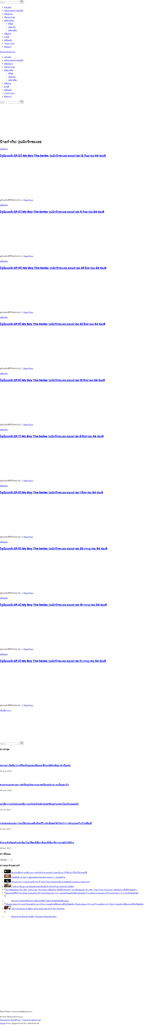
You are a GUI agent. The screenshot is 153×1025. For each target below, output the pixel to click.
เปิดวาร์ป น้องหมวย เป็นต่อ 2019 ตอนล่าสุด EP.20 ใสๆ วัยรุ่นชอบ (38, 909)
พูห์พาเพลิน (8, 20)
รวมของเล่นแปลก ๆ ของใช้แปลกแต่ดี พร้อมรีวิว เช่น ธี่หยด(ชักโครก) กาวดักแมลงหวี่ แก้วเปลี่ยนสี (46, 823)
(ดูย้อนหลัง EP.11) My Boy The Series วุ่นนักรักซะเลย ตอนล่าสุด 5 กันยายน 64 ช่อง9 (52, 212)
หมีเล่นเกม (8, 14)
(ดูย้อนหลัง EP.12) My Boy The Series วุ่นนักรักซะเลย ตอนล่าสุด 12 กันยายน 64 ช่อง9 (53, 156)
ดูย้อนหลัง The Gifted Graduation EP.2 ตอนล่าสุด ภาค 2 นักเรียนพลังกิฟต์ (107, 893)
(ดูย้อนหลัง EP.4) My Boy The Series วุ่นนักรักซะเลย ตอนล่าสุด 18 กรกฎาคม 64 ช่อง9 (53, 605)
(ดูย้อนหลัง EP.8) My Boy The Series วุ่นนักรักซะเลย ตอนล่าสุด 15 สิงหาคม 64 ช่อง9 (52, 380)
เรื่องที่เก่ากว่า (5, 710)
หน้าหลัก (7, 7)
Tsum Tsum (9, 43)
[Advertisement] (76, 119)
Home (2, 1023)
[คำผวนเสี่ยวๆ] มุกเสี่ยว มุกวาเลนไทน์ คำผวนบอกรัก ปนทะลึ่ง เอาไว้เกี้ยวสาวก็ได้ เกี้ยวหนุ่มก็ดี (49, 872)
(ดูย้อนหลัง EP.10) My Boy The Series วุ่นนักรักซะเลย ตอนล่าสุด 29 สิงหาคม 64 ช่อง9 (53, 268)
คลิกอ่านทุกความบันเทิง (13, 10)
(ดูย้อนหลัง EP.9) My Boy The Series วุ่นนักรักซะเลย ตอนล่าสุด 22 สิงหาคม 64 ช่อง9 (52, 324)
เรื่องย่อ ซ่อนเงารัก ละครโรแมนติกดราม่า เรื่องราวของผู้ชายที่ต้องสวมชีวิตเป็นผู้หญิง (109, 904)
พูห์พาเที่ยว (12, 30)
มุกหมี (6, 37)
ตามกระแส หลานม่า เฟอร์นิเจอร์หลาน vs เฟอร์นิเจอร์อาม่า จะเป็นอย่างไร (34, 784)
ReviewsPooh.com (7, 52)
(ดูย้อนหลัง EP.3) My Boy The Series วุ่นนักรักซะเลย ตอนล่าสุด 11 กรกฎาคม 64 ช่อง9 (53, 661)
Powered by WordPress (10, 1020)
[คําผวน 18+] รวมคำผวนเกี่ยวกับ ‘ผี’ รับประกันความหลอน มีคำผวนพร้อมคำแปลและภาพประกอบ (50, 882)
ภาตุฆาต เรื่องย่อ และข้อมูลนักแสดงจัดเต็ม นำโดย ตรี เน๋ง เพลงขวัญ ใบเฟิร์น (42, 886)
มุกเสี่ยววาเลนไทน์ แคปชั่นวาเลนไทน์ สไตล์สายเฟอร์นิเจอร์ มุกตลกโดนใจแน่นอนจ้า (39, 803)
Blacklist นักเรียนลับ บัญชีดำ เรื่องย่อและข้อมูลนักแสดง (33, 916)
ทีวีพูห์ (10, 24)
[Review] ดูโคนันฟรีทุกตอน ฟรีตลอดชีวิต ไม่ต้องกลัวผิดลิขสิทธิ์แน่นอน (40, 901)
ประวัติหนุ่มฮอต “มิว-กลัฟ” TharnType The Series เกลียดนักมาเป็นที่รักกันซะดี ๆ (104, 890)
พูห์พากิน (12, 27)
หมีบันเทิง (8, 40)
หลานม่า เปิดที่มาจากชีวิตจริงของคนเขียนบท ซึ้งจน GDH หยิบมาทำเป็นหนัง (35, 765)
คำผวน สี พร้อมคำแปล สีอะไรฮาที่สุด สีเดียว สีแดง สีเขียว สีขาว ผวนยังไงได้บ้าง (37, 842)
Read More (28, 200)
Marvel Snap (9, 17)
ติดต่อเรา (8, 47)
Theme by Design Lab (31, 1020)
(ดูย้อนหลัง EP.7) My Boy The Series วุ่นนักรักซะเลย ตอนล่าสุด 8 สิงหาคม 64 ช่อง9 (52, 436)
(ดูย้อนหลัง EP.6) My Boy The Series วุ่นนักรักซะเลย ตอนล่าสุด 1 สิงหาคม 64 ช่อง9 (51, 492)
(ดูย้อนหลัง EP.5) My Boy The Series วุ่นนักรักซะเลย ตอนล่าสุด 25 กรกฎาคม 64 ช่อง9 (53, 548)
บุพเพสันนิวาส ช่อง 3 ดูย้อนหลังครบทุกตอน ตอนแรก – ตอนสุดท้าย (38, 877)
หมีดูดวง (7, 33)
